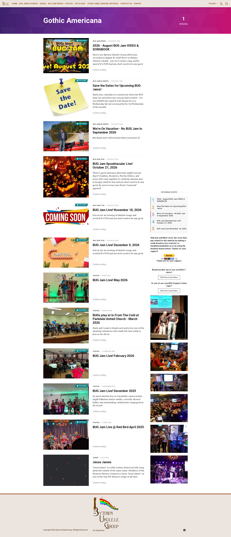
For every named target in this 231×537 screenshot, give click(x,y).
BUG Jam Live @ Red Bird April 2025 (118, 427)
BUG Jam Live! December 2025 (114, 391)
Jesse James (102, 462)
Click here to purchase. (169, 277)
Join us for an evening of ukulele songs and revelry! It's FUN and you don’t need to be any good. (118, 217)
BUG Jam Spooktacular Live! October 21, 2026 (113, 165)
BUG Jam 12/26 (98, 240)
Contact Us (126, 4)
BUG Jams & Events (28, 4)
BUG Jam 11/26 (98, 205)
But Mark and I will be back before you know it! (116, 138)
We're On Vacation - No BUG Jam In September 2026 (117, 130)
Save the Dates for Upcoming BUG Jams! (117, 87)
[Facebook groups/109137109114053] (184, 530)
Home (14, 4)
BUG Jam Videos (55, 4)
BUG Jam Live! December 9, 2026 (116, 245)
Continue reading (99, 70)
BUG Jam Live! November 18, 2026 (117, 210)
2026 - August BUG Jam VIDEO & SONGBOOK (116, 47)
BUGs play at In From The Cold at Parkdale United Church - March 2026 (116, 318)
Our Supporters (98, 530)
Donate (137, 4)
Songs (43, 4)
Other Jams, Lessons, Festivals (103, 4)
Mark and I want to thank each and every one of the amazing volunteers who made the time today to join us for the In (118, 331)
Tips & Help (80, 4)
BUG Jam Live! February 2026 (113, 356)
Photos (69, 4)
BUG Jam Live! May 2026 (110, 280)
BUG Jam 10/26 (98, 159)
